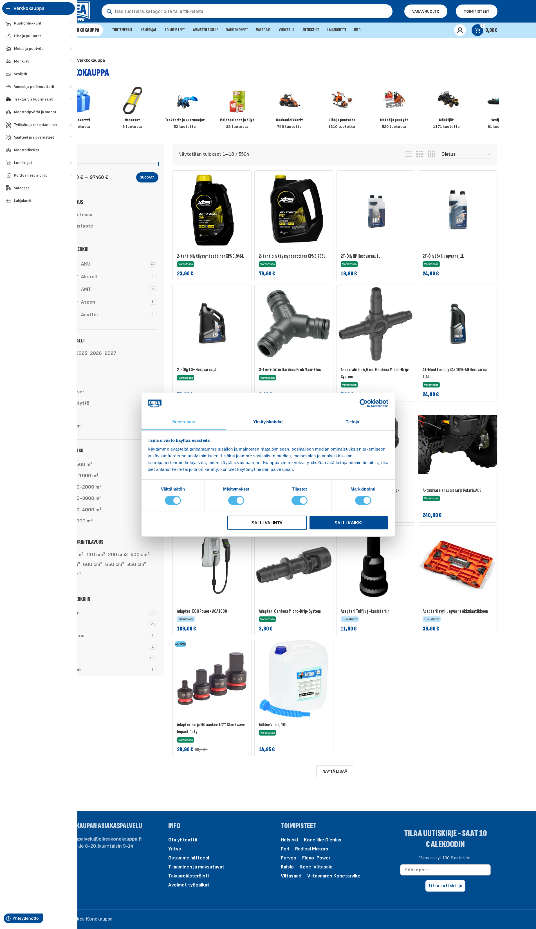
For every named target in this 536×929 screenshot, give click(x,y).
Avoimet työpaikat (188, 885)
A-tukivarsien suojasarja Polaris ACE (452, 490)
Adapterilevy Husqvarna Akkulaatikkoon (455, 611)
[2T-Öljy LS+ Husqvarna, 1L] (457, 210)
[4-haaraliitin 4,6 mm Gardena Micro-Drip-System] (376, 323)
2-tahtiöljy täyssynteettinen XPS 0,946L (210, 256)
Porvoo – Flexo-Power (305, 858)
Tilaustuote (80, 226)
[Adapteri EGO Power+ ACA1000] (212, 565)
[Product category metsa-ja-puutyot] (394, 110)
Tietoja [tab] (352, 421)
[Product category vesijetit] (499, 110)
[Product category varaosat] (132, 110)
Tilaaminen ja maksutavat (196, 867)
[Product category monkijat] (446, 110)
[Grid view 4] (431, 154)
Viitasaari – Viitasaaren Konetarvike (320, 876)
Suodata (147, 177)
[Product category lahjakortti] (80, 110)
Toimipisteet (477, 11)
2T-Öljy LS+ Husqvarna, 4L (197, 370)
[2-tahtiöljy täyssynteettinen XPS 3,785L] (294, 210)
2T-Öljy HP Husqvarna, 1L (360, 256)
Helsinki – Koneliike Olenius (311, 840)
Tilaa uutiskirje (445, 886)
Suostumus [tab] (183, 421)
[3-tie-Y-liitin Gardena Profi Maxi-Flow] (294, 323)
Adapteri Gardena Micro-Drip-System (290, 611)
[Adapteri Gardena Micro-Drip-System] (294, 565)
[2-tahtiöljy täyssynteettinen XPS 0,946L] (212, 210)
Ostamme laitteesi (188, 858)
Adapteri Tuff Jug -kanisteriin (365, 611)
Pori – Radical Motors (304, 849)
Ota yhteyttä (182, 840)
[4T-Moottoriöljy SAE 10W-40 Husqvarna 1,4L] (457, 323)
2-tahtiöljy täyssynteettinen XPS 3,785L (292, 256)
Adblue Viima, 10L (273, 725)
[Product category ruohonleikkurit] (289, 110)
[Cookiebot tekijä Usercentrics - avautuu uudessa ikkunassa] (363, 403)
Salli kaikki (348, 522)
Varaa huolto (425, 11)
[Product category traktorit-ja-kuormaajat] (185, 110)
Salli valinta (267, 522)
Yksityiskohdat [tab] (267, 421)
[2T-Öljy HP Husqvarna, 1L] (376, 210)
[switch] (236, 499)
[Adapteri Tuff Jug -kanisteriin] (376, 565)
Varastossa (80, 215)
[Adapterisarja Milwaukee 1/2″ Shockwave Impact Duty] (212, 678)
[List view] (408, 154)
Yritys (174, 849)
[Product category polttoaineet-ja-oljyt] (237, 110)
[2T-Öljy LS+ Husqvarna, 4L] (212, 323)
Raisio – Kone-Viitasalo (307, 867)
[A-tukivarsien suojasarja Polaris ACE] (457, 444)
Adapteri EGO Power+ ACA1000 (202, 611)
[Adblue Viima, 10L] (294, 678)
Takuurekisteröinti (188, 876)
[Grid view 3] (419, 154)
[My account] (460, 30)
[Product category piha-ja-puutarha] (342, 110)
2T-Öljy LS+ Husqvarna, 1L (443, 256)
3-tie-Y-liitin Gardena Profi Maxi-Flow (290, 370)
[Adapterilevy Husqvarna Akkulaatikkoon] (457, 565)
